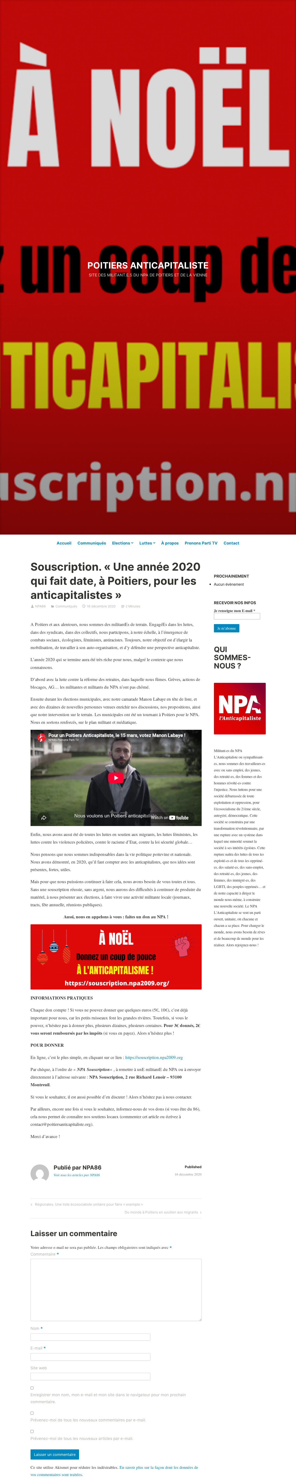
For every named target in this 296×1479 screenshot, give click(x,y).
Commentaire (45, 1254)
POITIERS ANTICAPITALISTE (148, 265)
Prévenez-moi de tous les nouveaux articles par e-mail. (82, 1438)
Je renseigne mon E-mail (234, 610)
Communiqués (91, 543)
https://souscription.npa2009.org (154, 1057)
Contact (231, 543)
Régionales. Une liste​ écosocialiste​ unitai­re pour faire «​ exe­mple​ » (88, 1205)
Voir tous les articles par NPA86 (77, 1175)
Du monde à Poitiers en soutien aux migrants (161, 1213)
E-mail (38, 1348)
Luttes (145, 543)
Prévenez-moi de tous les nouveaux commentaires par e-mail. (88, 1420)
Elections (121, 543)
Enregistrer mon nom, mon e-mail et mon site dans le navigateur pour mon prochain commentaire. (108, 1398)
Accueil (64, 543)
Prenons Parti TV (201, 543)
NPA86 (40, 606)
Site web (39, 1368)
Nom (37, 1329)
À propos (170, 543)
